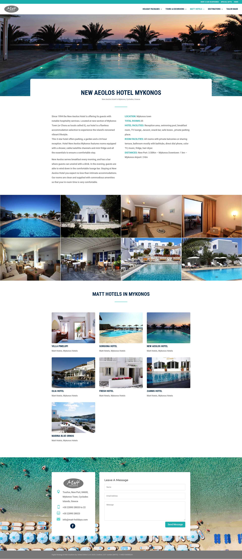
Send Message (175, 524)
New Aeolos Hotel (157, 346)
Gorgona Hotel (108, 346)
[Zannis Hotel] (168, 372)
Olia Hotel (58, 390)
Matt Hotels (57, 351)
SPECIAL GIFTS (226, 2)
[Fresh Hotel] (121, 372)
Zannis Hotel (154, 390)
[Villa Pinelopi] (73, 327)
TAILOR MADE (232, 9)
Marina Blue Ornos (63, 435)
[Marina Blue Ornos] (73, 417)
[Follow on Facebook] (72, 526)
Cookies (99, 555)
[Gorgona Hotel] (121, 327)
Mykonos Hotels (70, 351)
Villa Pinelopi (60, 346)
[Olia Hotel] (73, 372)
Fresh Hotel (106, 390)
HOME (236, 2)
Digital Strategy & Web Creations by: (73, 555)
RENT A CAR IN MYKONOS (210, 2)
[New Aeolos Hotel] (168, 327)
